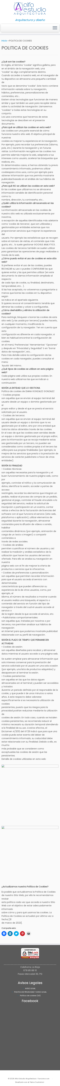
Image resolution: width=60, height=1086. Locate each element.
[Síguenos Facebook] (3, 28)
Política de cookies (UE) (30, 995)
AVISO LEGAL (30, 988)
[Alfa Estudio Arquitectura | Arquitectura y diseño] (30, 9)
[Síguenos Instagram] (2, 28)
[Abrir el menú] (55, 28)
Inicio (4, 40)
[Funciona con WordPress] (51, 1078)
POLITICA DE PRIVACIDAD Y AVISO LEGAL (30, 992)
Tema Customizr (37, 1082)
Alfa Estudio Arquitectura (25, 1078)
